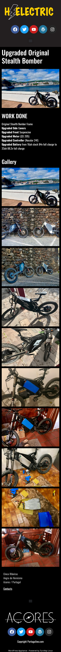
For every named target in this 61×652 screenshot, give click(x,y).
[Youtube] (33, 29)
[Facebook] (15, 29)
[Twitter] (24, 29)
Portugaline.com (35, 641)
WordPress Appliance (17, 650)
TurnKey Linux (46, 650)
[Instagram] (52, 29)
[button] (30, 41)
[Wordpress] (43, 29)
